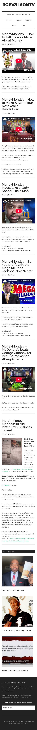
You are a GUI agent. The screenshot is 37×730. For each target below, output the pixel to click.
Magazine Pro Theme (21, 721)
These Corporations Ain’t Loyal (15, 671)
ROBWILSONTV (18, 4)
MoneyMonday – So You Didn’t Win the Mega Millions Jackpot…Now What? (17, 266)
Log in (26, 723)
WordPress (20, 723)
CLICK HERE (6, 485)
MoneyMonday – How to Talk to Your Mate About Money (18, 37)
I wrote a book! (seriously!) (13, 590)
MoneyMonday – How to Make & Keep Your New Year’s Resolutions (18, 104)
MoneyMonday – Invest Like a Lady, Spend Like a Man (15, 188)
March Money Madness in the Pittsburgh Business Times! (17, 425)
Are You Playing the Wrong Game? (16, 630)
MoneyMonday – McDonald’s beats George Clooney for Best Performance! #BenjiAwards (16, 352)
